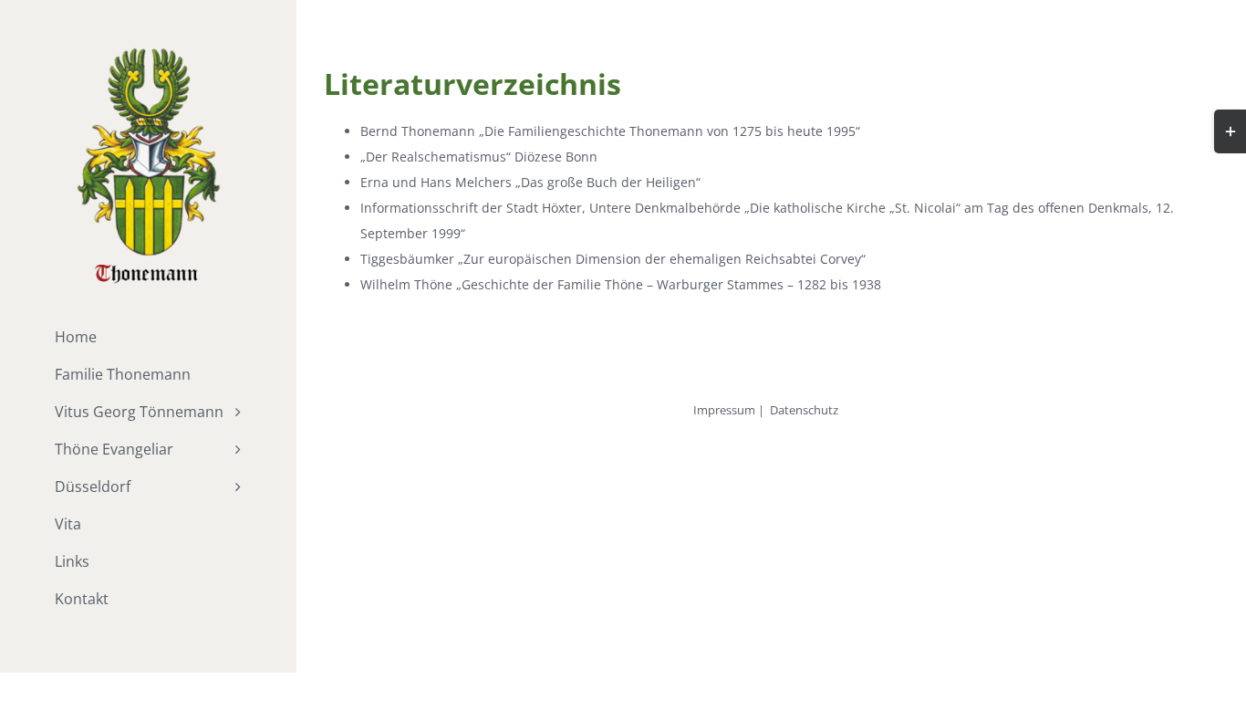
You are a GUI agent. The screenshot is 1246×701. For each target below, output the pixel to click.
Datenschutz (804, 410)
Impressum (724, 410)
